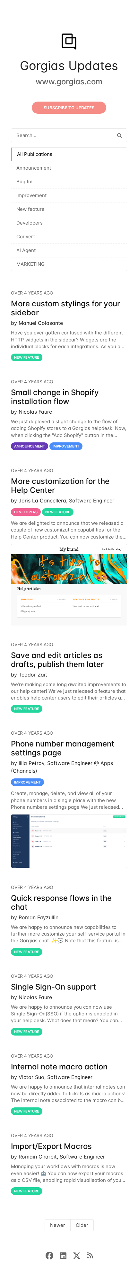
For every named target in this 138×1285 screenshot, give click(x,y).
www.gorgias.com (69, 81)
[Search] (119, 135)
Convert (25, 236)
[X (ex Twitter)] (80, 1255)
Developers (29, 223)
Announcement (33, 168)
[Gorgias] (69, 42)
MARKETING (30, 264)
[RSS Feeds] (90, 1255)
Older (82, 1225)
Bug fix (24, 182)
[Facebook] (53, 1255)
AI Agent (26, 250)
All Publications (34, 154)
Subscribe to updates (69, 107)
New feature (30, 209)
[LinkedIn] (66, 1255)
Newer (57, 1225)
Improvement (31, 195)
